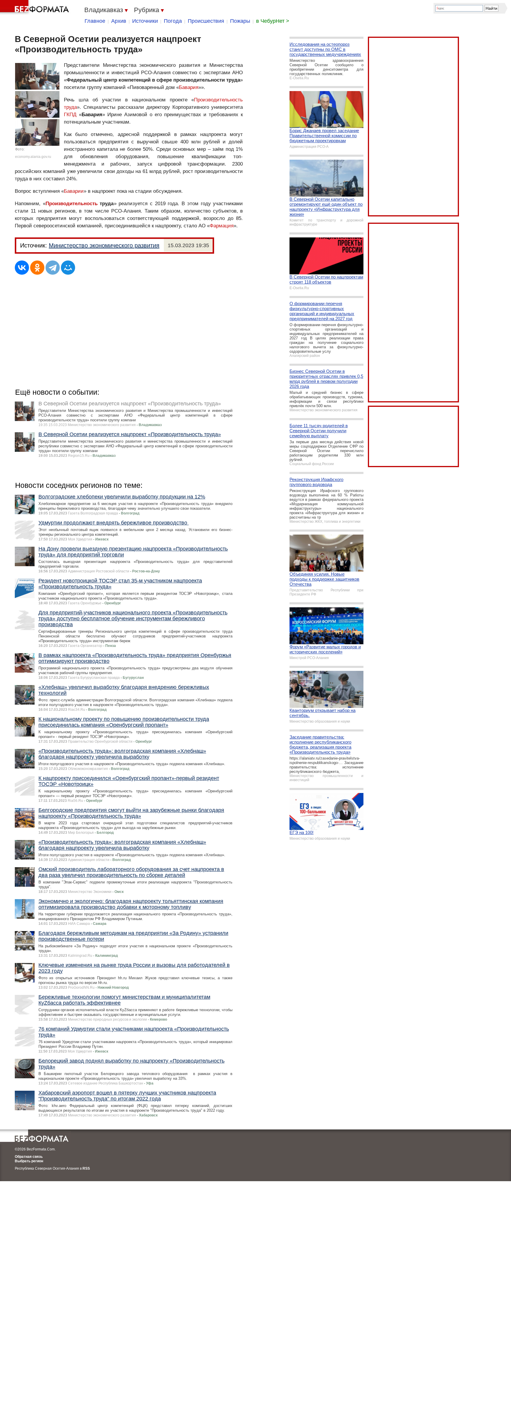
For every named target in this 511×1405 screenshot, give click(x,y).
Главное (95, 21)
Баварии (74, 191)
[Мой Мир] (68, 267)
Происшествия (206, 21)
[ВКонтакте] (22, 267)
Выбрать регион (29, 1161)
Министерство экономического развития (104, 245)
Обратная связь (29, 1157)
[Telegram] (53, 267)
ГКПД (70, 114)
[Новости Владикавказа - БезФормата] (35, 7)
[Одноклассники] (37, 267)
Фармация (222, 226)
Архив (118, 21)
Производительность (72, 203)
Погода (173, 21)
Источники (145, 21)
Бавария (188, 87)
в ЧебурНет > (272, 21)
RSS (86, 1168)
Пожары (240, 21)
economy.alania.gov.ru (33, 157)
